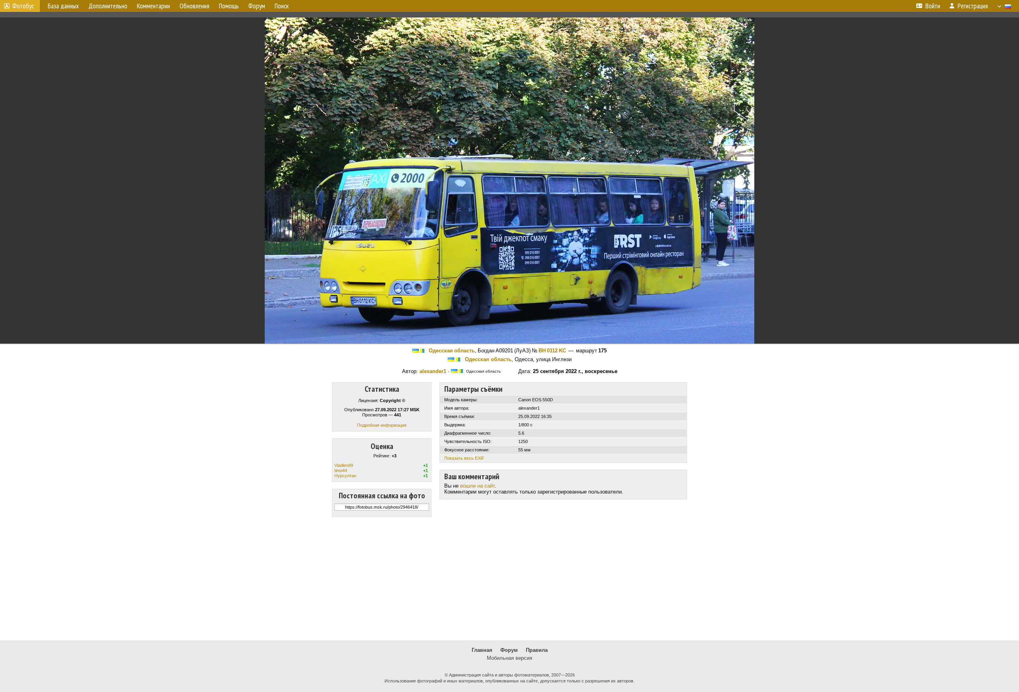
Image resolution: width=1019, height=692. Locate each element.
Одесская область (452, 351)
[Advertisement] (509, 578)
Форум (509, 650)
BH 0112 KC (552, 351)
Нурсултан (345, 475)
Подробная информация (381, 425)
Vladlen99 (343, 465)
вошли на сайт (477, 486)
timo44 (340, 470)
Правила (537, 650)
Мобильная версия (509, 658)
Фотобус (23, 6)
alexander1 (433, 371)
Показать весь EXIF (464, 458)
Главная (482, 650)
